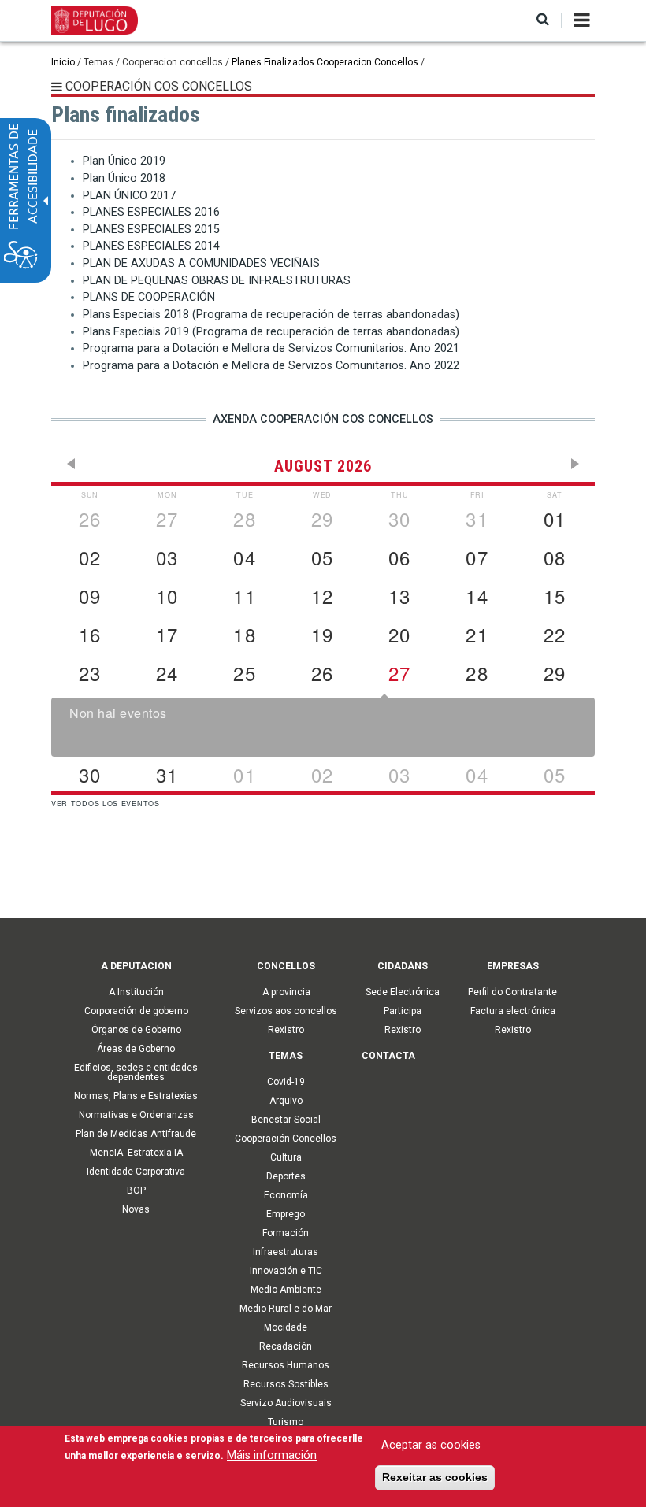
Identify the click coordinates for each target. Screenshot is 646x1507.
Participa (402, 1010)
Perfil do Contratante (512, 992)
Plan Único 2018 (124, 178)
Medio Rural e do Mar (285, 1308)
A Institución (136, 992)
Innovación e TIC (286, 1270)
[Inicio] (94, 19)
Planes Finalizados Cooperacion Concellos (325, 62)
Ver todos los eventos (105, 803)
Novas (136, 1209)
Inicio (63, 62)
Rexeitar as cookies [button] (435, 1477)
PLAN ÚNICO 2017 (129, 195)
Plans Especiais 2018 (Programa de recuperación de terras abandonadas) (271, 314)
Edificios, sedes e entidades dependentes (136, 1072)
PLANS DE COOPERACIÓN (149, 297)
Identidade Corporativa (136, 1171)
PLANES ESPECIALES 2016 (151, 212)
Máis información (272, 1455)
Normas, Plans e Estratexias (136, 1096)
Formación (285, 1233)
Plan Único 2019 (124, 161)
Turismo (285, 1421)
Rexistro (286, 1029)
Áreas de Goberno (136, 1048)
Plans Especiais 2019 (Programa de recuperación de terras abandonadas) (271, 332)
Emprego (285, 1214)
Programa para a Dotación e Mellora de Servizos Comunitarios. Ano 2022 (271, 365)
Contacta (388, 1055)
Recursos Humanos (285, 1365)
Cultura (286, 1157)
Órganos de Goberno (136, 1029)
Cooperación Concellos (285, 1138)
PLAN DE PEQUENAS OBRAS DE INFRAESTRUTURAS (217, 280)
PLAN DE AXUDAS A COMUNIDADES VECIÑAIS (201, 263)
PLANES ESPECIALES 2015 (151, 229)
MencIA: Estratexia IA (136, 1152)
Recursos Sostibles (286, 1384)
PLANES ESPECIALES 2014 (151, 246)
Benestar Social (286, 1119)
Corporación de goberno (136, 1010)
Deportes (286, 1176)
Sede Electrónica (403, 992)
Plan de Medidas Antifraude (136, 1133)
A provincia (286, 992)
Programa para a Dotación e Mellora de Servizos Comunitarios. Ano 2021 (271, 348)
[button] (543, 20)
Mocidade (285, 1327)
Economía (286, 1195)
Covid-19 (286, 1081)
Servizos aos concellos (286, 1010)
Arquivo (286, 1100)
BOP (136, 1190)
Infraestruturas (285, 1251)
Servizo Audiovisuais (286, 1403)
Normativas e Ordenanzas (136, 1114)
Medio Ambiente (286, 1289)
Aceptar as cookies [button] (431, 1445)
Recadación (285, 1346)
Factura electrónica (512, 1010)
